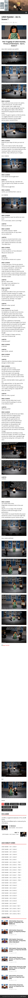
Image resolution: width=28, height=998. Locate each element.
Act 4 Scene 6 (14, 804)
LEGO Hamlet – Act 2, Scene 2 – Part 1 (11, 862)
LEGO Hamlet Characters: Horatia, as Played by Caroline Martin (17, 959)
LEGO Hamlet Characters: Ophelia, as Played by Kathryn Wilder (17, 931)
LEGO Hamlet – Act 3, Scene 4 (9, 885)
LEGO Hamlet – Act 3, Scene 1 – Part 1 (11, 872)
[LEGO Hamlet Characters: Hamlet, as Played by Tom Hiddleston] (5, 924)
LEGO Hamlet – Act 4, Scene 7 (9, 903)
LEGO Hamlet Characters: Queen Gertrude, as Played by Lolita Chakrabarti (17, 940)
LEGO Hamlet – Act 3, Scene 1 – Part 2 (11, 875)
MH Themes (23, 996)
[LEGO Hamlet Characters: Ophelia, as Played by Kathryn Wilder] (5, 933)
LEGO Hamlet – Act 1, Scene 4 (9, 854)
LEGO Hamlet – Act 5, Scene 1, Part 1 (11, 906)
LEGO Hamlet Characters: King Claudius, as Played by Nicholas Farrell (17, 950)
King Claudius (6, 807)
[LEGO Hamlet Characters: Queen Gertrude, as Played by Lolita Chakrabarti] (5, 942)
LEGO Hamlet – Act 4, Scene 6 (9, 901)
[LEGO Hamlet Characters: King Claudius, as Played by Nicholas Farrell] (5, 951)
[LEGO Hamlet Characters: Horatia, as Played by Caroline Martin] (5, 960)
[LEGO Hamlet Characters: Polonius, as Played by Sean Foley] (5, 978)
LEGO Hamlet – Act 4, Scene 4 (9, 895)
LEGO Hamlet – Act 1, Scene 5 (9, 857)
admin (15, 22)
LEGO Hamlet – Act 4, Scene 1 (9, 888)
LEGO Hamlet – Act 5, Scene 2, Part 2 (11, 913)
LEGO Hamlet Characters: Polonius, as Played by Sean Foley (16, 977)
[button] (26, 12)
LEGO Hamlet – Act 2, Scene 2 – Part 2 (11, 864)
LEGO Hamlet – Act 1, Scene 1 (9, 846)
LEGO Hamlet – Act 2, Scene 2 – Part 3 (11, 867)
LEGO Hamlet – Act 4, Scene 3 (9, 893)
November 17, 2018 (7, 22)
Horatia (23, 804)
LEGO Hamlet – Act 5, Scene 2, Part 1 (11, 911)
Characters (6, 917)
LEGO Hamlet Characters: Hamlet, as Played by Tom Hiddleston (16, 922)
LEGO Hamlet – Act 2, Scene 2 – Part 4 (11, 870)
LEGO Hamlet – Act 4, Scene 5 (9, 898)
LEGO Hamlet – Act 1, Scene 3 (9, 852)
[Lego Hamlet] (14, 10)
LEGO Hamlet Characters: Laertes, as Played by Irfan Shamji (16, 986)
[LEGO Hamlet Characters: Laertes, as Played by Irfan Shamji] (5, 988)
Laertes (15, 807)
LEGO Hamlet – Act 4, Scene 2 (9, 890)
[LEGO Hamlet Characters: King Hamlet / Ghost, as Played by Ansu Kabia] (5, 969)
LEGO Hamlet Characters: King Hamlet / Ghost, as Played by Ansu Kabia (17, 968)
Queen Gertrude (7, 810)
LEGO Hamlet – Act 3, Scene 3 (9, 882)
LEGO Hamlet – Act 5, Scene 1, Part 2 (11, 908)
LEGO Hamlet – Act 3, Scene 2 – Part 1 (11, 877)
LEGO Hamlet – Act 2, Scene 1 (9, 859)
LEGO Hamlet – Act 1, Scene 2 (9, 849)
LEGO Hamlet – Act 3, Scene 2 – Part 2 (11, 880)
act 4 (7, 804)
